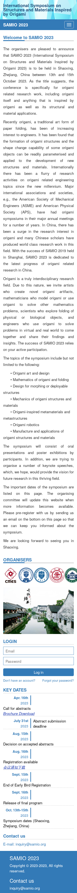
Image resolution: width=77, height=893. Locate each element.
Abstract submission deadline (49, 723)
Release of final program (22, 802)
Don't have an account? (19, 680)
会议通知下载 (14, 767)
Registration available (20, 761)
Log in (38, 672)
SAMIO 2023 (15, 24)
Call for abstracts (17, 708)
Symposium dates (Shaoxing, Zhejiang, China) (26, 823)
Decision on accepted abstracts (28, 744)
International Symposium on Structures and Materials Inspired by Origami (37, 9)
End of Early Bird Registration (27, 785)
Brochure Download (18, 713)
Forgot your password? (58, 680)
